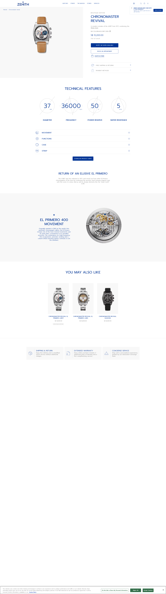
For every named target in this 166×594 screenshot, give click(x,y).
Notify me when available (104, 45)
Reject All (135, 590)
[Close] (163, 590)
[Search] (141, 3)
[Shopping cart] (144, 3)
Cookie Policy (32, 592)
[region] (83, 590)
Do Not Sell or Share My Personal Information (115, 590)
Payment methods (102, 70)
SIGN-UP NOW (158, 10)
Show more (94, 28)
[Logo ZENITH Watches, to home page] (23, 3)
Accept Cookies (148, 590)
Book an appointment (104, 51)
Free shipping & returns (104, 65)
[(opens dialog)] (80, 56)
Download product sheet (83, 159)
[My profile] (148, 3)
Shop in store (99, 56)
